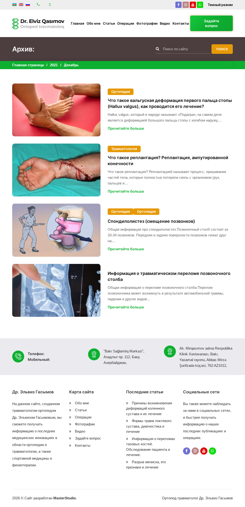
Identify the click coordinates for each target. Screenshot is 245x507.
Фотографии (146, 23)
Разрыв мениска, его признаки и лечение (146, 464)
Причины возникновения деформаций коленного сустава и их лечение (149, 408)
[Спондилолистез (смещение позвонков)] (56, 230)
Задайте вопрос (211, 23)
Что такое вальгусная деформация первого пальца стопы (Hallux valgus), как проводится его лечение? (170, 103)
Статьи (109, 23)
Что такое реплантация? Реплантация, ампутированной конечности (168, 160)
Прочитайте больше (126, 128)
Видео (165, 23)
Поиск (222, 49)
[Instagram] (186, 5)
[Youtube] (193, 5)
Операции (125, 23)
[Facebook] (178, 5)
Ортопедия (120, 91)
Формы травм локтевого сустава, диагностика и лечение (148, 426)
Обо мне (93, 23)
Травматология (124, 149)
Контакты (181, 23)
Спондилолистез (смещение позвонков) (151, 221)
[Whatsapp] (200, 5)
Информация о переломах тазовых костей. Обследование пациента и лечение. (150, 447)
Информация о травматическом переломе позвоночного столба (169, 276)
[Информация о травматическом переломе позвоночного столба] (56, 290)
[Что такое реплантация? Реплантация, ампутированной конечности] (56, 170)
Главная (77, 23)
